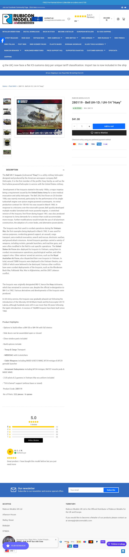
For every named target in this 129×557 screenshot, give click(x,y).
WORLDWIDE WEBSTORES (34, 50)
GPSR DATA (113, 50)
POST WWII (22, 44)
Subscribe (111, 490)
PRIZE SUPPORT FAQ (54, 50)
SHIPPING (8, 57)
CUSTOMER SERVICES (95, 50)
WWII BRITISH (71, 38)
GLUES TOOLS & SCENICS (94, 44)
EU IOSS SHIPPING (104, 32)
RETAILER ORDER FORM (11, 32)
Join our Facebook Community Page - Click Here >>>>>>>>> (24, 7)
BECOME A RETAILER (65, 32)
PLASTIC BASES (56, 44)
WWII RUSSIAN (103, 38)
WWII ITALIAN (9, 44)
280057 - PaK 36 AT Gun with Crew (29, 541)
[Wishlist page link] (69, 19)
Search (38, 19)
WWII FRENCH (119, 38)
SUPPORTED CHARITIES (75, 50)
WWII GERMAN (86, 38)
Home (5, 86)
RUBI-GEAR (26, 38)
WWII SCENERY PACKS (38, 44)
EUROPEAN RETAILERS (85, 32)
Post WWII (13, 86)
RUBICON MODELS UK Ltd (81, 98)
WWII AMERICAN (54, 38)
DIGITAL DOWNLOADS (31, 32)
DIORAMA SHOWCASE (73, 44)
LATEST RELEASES (11, 38)
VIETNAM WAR (38, 38)
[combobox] (10, 551)
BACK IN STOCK (49, 32)
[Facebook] (2, 40)
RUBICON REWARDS (11, 50)
